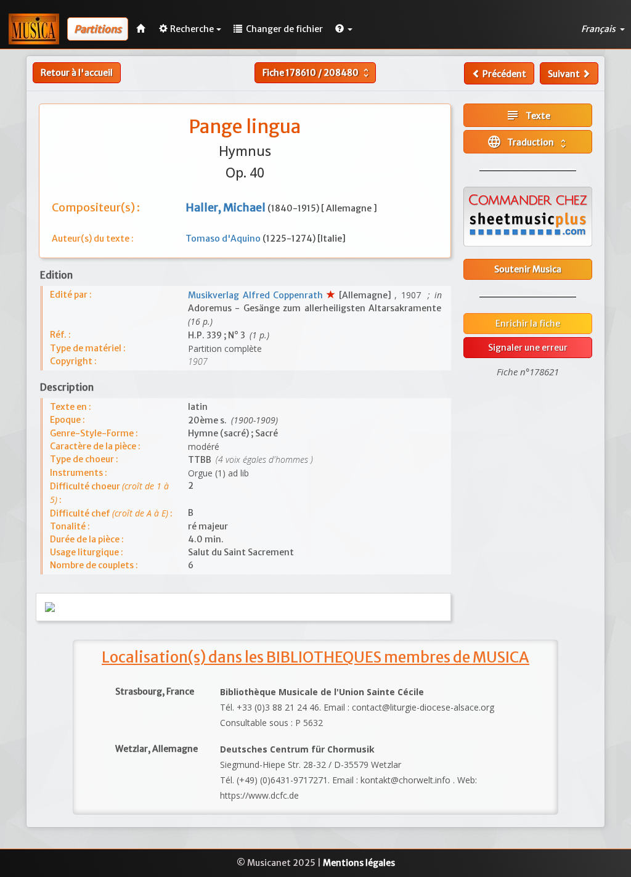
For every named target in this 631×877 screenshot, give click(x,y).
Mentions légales (359, 862)
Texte (527, 115)
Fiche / (317, 72)
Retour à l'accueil (77, 72)
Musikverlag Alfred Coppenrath (257, 295)
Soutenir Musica (527, 269)
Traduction (528, 141)
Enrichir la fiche (527, 323)
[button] (344, 29)
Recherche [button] (192, 29)
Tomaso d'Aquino (224, 238)
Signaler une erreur (528, 347)
